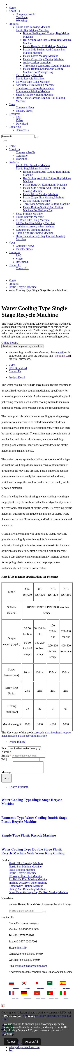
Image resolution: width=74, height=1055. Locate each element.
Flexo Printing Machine (29, 75)
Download (22, 123)
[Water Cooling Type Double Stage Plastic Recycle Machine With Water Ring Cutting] (2, 842)
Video (19, 120)
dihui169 (22, 947)
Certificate (21, 17)
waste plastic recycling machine (29, 735)
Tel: (3, 759)
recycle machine (45, 732)
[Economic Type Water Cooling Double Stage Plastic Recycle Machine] (2, 810)
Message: (7, 772)
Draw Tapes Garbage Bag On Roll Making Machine (38, 892)
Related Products (18, 786)
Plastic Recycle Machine (30, 78)
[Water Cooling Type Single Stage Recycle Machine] (2, 296)
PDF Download (18, 368)
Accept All (31, 1041)
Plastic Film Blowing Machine (33, 26)
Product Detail (17, 377)
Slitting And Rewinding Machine (34, 94)
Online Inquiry (9, 342)
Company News (25, 107)
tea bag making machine (36, 62)
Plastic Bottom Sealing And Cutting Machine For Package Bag (43, 70)
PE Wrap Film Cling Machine (33, 81)
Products (13, 23)
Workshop (21, 20)
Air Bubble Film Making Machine (35, 84)
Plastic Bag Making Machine (32, 30)
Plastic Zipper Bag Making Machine (43, 59)
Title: (4, 748)
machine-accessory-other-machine (35, 88)
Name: (6, 751)
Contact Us (15, 126)
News (12, 104)
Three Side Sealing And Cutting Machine (46, 65)
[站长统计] (3, 1006)
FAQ (19, 117)
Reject (11, 1041)
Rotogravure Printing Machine (33, 91)
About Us (14, 10)
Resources (14, 113)
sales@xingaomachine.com (31, 965)
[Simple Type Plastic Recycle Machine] (2, 828)
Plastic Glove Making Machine (40, 55)
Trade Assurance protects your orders (22, 346)
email (60, 352)
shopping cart (62, 355)
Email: (6, 755)
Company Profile (25, 14)
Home (12, 7)
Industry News (24, 110)
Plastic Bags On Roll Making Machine (45, 46)
